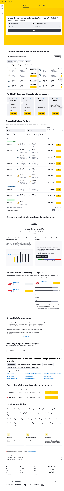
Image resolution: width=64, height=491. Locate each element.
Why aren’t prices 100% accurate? (14, 459)
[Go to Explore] (2, 13)
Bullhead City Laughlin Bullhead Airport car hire (52, 374)
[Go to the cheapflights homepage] (9, 2)
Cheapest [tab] (10, 61)
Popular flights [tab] (35, 367)
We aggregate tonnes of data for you (15, 457)
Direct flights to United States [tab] (24, 364)
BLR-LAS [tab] (34, 223)
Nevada (20, 45)
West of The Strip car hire (49, 378)
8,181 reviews (16, 292)
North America (12, 45)
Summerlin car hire (47, 376)
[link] (13, 113)
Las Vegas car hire (10, 373)
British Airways (16, 289)
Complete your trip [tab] (11, 364)
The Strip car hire (10, 376)
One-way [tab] (28, 61)
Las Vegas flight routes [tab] (48, 364)
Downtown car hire (29, 376)
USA (16, 45)
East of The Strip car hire (12, 380)
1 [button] (53, 210)
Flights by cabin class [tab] (36, 364)
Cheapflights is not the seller (13, 455)
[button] (2, 2)
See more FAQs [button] (26, 336)
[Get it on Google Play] (51, 469)
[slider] (62, 131)
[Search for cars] (2, 11)
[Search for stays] (2, 8)
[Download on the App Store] (51, 472)
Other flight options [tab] (12, 367)
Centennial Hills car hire (30, 378)
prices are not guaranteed (32, 451)
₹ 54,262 (52, 18)
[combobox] (22, 20)
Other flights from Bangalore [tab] (24, 367)
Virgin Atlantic (16, 282)
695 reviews (15, 285)
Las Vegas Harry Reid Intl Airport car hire (33, 373)
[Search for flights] (2, 5)
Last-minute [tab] (21, 61)
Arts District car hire (29, 380)
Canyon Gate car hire (48, 380)
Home (7, 45)
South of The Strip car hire (12, 378)
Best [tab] (15, 61)
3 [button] (58, 210)
